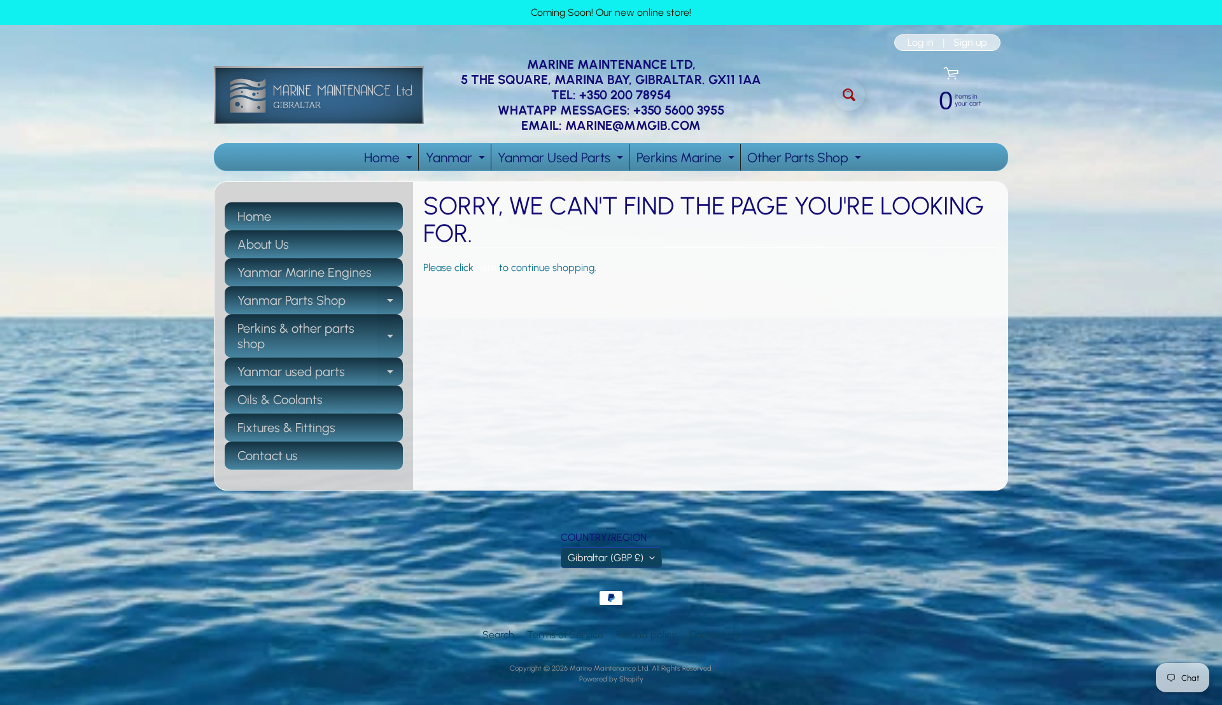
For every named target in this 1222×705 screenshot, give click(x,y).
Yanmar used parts (320, 375)
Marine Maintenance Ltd (609, 668)
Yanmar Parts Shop (320, 303)
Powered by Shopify (611, 678)
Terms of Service (565, 635)
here (486, 268)
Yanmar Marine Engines (304, 272)
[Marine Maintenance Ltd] (319, 95)
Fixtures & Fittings (286, 427)
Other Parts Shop (805, 160)
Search (498, 635)
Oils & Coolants (280, 399)
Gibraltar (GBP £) (605, 558)
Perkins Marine (687, 160)
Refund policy (646, 635)
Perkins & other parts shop (320, 336)
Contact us (267, 455)
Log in (921, 43)
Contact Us (714, 635)
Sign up (970, 43)
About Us (263, 244)
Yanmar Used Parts (562, 160)
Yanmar (457, 160)
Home (390, 160)
